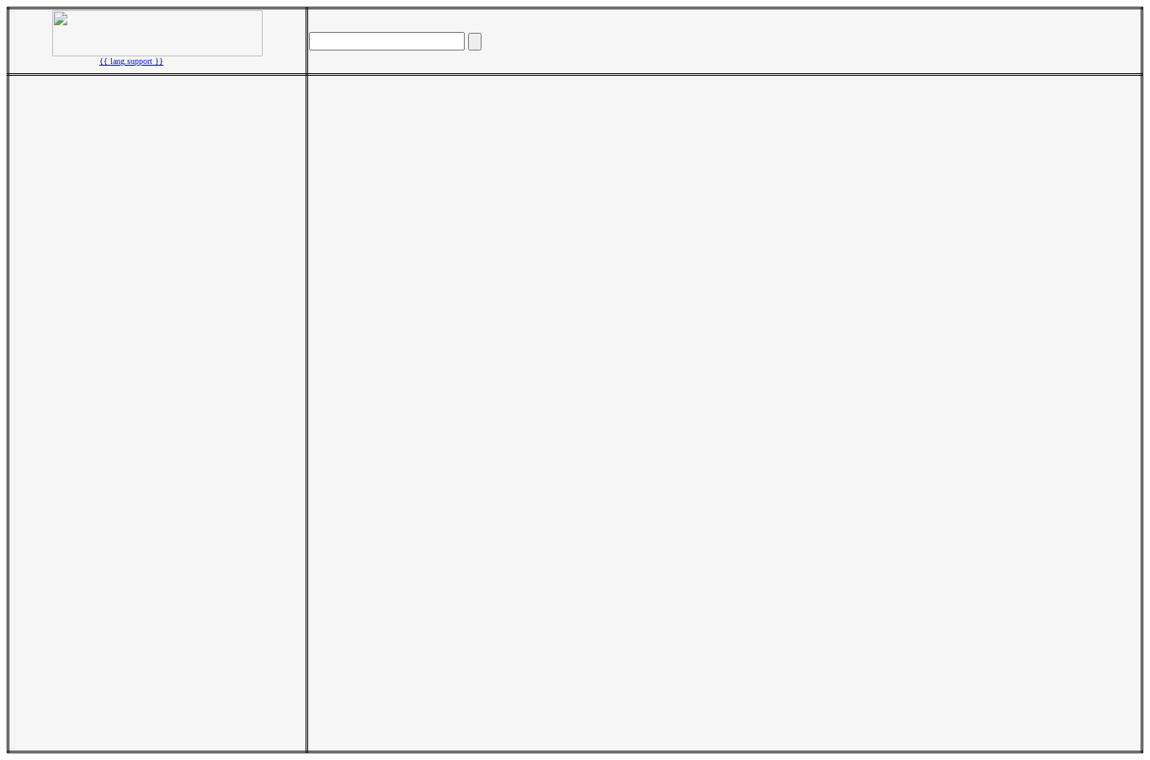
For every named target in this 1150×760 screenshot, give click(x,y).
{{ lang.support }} (131, 61)
